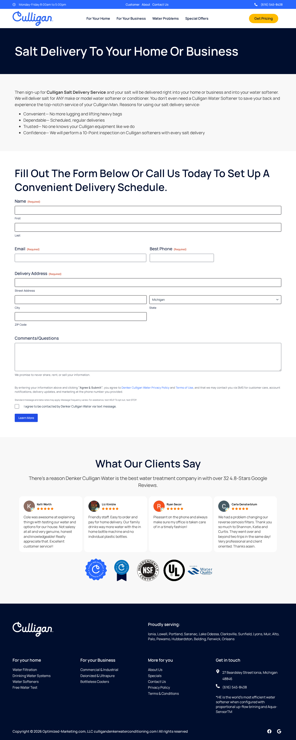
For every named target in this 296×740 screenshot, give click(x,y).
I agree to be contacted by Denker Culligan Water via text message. (70, 406)
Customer (133, 4)
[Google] (279, 731)
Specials (154, 675)
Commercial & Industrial (99, 669)
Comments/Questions (37, 338)
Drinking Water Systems (31, 675)
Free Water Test (25, 687)
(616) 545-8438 (272, 4)
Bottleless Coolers (94, 681)
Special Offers (196, 18)
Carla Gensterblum (244, 504)
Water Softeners (26, 681)
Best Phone (168, 249)
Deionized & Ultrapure (97, 675)
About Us (155, 669)
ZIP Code (21, 324)
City (17, 308)
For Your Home (98, 18)
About (146, 4)
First (18, 218)
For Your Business (131, 18)
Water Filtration (25, 669)
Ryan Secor (174, 504)
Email (27, 249)
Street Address (25, 290)
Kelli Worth (44, 504)
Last (17, 235)
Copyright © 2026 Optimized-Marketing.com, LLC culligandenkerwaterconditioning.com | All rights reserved (100, 731)
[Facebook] (269, 731)
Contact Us (160, 4)
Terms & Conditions (163, 693)
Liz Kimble (109, 504)
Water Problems (165, 18)
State (152, 308)
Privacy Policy (159, 687)
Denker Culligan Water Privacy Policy (145, 387)
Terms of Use (184, 387)
